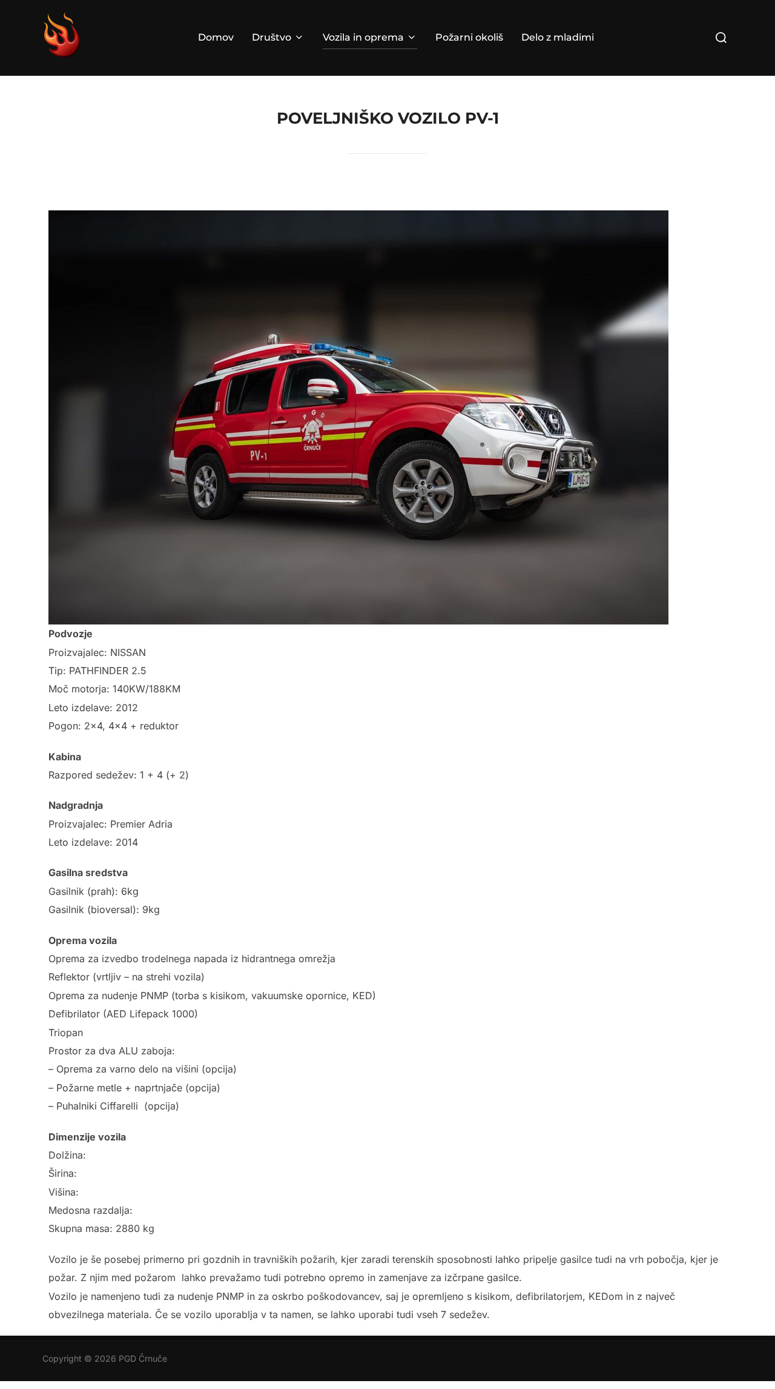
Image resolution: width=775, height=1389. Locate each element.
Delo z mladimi (557, 37)
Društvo (271, 37)
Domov (216, 37)
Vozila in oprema (363, 37)
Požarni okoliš (469, 37)
